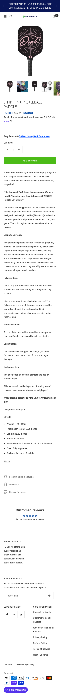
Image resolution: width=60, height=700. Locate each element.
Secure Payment (17, 492)
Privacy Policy (40, 637)
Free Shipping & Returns (21, 476)
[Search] (11, 16)
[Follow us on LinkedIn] (21, 614)
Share (7, 461)
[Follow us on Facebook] (7, 614)
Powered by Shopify (25, 664)
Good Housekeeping (34, 192)
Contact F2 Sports (42, 612)
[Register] (49, 596)
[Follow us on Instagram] (14, 614)
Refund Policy (40, 643)
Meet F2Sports (40, 654)
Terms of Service (41, 648)
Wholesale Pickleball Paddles (43, 629)
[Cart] (54, 16)
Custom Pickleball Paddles (42, 619)
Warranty (14, 484)
